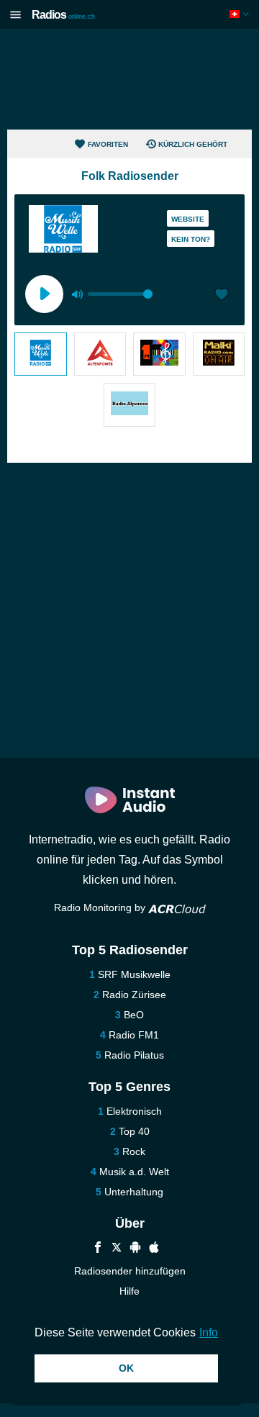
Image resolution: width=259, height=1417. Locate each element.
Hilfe (129, 1291)
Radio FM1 (134, 1035)
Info (208, 1332)
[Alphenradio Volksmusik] (100, 354)
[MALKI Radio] (219, 354)
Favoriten (108, 144)
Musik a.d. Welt (134, 1171)
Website (187, 219)
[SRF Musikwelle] (41, 354)
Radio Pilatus (134, 1055)
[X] (116, 1249)
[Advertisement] (129, 79)
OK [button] (126, 1368)
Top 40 (134, 1131)
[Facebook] (98, 1249)
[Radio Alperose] (130, 404)
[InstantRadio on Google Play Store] (135, 1249)
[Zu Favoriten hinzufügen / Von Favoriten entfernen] (221, 296)
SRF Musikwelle (134, 974)
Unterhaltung (133, 1192)
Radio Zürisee (134, 994)
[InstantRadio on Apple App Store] (154, 1249)
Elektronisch (134, 1111)
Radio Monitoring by (101, 907)
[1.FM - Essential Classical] (159, 354)
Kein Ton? (190, 239)
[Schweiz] (241, 14)
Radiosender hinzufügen (130, 1271)
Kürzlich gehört (192, 144)
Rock (133, 1151)
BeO (134, 1014)
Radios (63, 15)
